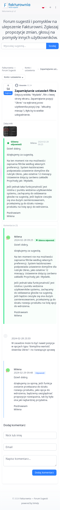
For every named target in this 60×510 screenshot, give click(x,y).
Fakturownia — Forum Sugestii (9, 69)
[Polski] (44, 7)
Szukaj (52, 45)
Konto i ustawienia (30, 69)
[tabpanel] (30, 323)
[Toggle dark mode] (50, 7)
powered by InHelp (30, 503)
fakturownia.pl (8, 11)
